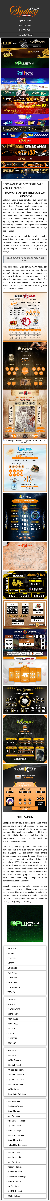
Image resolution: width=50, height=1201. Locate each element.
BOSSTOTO (12, 999)
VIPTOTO (11, 992)
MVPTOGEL (12, 973)
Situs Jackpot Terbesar (16, 1121)
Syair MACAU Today (25, 35)
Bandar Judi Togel (14, 1130)
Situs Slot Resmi (14, 1152)
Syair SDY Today (25, 30)
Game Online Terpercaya (17, 1176)
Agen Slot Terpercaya (16, 1079)
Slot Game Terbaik (14, 1167)
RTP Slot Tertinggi (15, 1172)
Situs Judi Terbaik (14, 1065)
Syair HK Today (25, 20)
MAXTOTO (12, 1004)
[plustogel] (25, 923)
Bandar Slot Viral (14, 1111)
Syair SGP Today (25, 25)
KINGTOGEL (12, 1043)
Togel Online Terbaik (15, 1106)
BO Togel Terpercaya (16, 1070)
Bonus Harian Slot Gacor (17, 1094)
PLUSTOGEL (12, 1038)
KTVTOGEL (12, 958)
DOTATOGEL (12, 949)
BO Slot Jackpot (14, 1089)
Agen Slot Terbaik (14, 1126)
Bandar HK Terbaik (15, 1181)
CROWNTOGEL (13, 1014)
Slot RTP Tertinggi (15, 1191)
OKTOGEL (11, 963)
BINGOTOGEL (13, 1024)
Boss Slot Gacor (14, 1101)
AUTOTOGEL (12, 968)
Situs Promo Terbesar (16, 1135)
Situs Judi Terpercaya (16, 1075)
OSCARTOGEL (13, 1019)
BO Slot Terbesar (14, 1196)
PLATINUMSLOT (14, 1009)
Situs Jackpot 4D (14, 1157)
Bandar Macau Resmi (15, 1140)
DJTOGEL (11, 953)
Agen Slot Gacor (14, 1162)
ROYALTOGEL (13, 982)
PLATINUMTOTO (14, 987)
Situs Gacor (12, 1055)
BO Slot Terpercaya (15, 1060)
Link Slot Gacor (13, 1186)
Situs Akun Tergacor (15, 1084)
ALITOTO (11, 1033)
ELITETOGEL (12, 978)
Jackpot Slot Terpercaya (17, 1145)
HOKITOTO (12, 1050)
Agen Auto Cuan (14, 1116)
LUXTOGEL (12, 1028)
